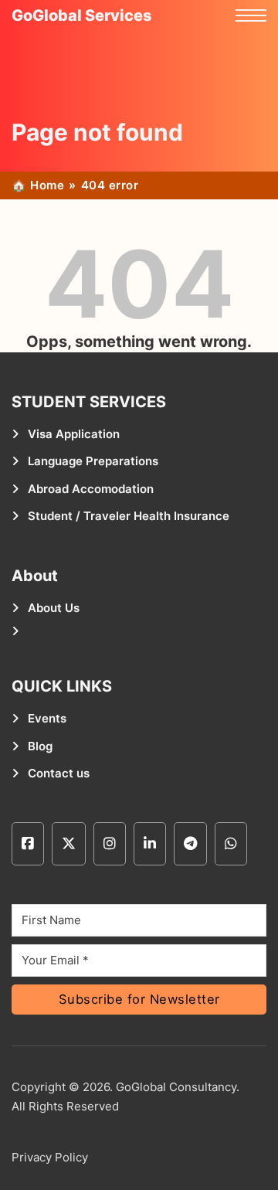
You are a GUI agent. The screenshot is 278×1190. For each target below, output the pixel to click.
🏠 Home (38, 185)
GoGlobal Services (82, 15)
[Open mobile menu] (251, 15)
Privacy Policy (50, 1157)
